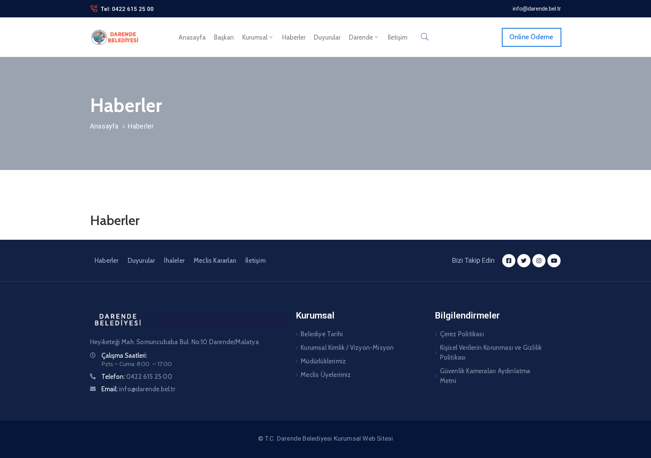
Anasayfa (192, 37)
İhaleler (174, 260)
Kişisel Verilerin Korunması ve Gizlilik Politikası (491, 352)
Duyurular (327, 37)
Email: (138, 389)
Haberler (294, 37)
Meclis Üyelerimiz (326, 374)
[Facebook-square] (508, 260)
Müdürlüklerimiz (323, 361)
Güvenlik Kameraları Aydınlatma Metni (485, 375)
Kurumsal (254, 37)
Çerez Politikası (462, 334)
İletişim (397, 37)
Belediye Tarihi (322, 334)
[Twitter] (523, 260)
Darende (361, 37)
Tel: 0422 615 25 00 (127, 9)
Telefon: (136, 376)
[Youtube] (554, 260)
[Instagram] (539, 260)
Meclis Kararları (215, 260)
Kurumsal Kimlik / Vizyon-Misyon (347, 347)
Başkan (224, 37)
